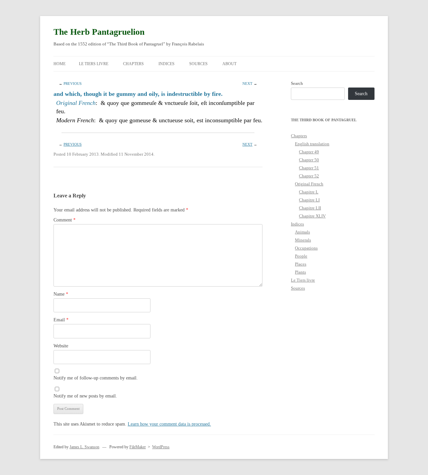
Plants (300, 272)
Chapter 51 (309, 167)
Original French (76, 103)
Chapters (133, 63)
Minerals (303, 240)
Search (297, 83)
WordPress (161, 447)
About (229, 63)
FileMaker (137, 447)
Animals (302, 231)
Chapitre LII (310, 207)
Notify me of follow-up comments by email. (96, 377)
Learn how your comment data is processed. (169, 424)
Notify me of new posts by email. (85, 396)
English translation (312, 143)
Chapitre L (308, 191)
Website (61, 345)
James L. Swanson (84, 447)
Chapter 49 (309, 151)
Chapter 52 (309, 175)
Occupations (306, 248)
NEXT (247, 84)
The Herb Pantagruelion (99, 32)
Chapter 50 (309, 159)
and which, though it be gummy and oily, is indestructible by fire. (138, 94)
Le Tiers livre (93, 63)
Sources (198, 63)
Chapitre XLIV (312, 215)
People (301, 256)
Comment (65, 219)
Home (60, 63)
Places (300, 264)
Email (61, 319)
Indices (166, 63)
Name (61, 294)
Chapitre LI (309, 199)
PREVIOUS (73, 84)
